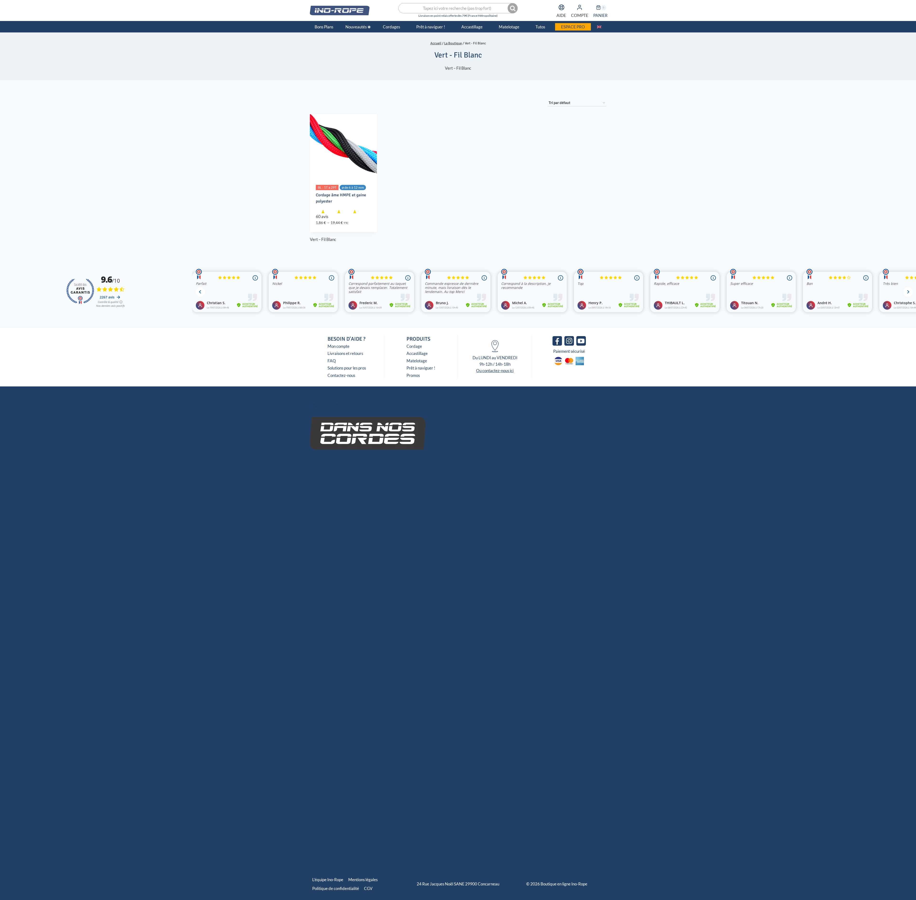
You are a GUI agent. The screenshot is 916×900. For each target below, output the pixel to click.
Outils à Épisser (359, 602)
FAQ (332, 360)
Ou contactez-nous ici (495, 370)
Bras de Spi (391, 523)
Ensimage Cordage (358, 608)
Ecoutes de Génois (381, 517)
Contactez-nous (341, 375)
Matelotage (416, 360)
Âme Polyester (383, 481)
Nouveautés (356, 26)
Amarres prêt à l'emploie (357, 523)
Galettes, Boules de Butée (382, 579)
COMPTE (579, 15)
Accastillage (417, 353)
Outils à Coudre (389, 602)
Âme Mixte (357, 481)
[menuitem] (599, 26)
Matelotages (382, 590)
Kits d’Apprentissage (396, 608)
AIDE (561, 15)
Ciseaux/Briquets (327, 602)
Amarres (435, 487)
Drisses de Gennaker (419, 510)
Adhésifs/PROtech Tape (428, 579)
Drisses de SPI (385, 510)
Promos (413, 375)
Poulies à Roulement (366, 559)
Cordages (382, 469)
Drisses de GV (324, 510)
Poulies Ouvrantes (403, 559)
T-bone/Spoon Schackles (418, 572)
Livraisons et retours (345, 353)
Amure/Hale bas (385, 530)
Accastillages (382, 548)
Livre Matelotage (431, 608)
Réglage (340, 530)
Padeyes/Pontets (349, 566)
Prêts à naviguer (382, 499)
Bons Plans (324, 26)
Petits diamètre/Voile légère (423, 481)
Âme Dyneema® (329, 481)
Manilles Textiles (337, 572)
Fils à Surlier (328, 608)
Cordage (414, 346)
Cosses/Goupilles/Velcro (336, 579)
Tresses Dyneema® (338, 487)
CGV (368, 888)
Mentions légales (363, 879)
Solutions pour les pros (347, 367)
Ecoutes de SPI (413, 517)
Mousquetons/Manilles (374, 572)
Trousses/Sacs (418, 602)
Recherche (513, 8)
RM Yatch (394, 536)
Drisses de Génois (354, 510)
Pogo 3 (377, 536)
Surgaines (366, 487)
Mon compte (338, 346)
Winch (444, 566)
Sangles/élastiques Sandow (401, 487)
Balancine (359, 530)
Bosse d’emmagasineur (422, 530)
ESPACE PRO (573, 26)
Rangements (425, 566)
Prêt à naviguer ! (420, 367)
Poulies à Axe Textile (328, 559)
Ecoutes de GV (350, 517)
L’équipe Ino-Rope (327, 879)
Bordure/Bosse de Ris (422, 523)
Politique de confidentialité (335, 888)
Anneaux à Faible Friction (388, 566)
